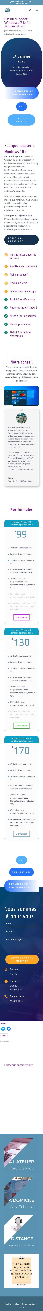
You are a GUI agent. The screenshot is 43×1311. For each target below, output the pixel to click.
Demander (21, 617)
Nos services (21, 872)
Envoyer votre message (22, 959)
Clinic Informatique (14, 31)
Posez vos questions (16, 239)
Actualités (8, 34)
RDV (21, 106)
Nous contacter (21, 120)
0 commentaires (19, 34)
